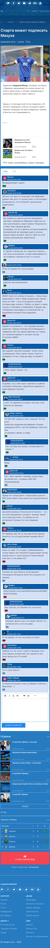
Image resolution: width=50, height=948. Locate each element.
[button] (2, 11)
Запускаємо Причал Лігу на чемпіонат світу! (30, 784)
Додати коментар (13, 725)
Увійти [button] (35, 11)
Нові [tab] (14, 171)
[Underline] (13, 695)
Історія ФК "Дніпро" (20, 794)
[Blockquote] (24, 695)
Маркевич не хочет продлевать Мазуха (23, 141)
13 (4, 340)
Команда (5, 826)
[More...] (35, 695)
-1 (4, 561)
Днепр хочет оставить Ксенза (24, 151)
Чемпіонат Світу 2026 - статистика (26, 763)
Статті (4, 907)
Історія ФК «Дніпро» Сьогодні (24, 742)
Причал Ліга (31, 928)
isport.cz (5, 122)
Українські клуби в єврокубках (24, 752)
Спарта (31, 163)
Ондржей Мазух (20, 163)
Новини (11, 22)
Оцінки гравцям (33, 907)
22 (4, 186)
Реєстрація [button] (44, 11)
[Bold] (5, 695)
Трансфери (31, 900)
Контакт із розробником (37, 936)
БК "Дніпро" (6, 915)
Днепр (10, 163)
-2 (4, 659)
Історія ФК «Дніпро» (20, 773)
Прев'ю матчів (32, 915)
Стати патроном (25, 859)
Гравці (3, 932)
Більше (25, 806)
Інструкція (34, 867)
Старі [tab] (5, 171)
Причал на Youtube (34, 904)
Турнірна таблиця (9, 928)
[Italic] (9, 695)
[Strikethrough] (17, 695)
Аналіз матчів (32, 911)
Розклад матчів (8, 924)
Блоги (3, 904)
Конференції (6, 911)
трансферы (39, 163)
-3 (4, 316)
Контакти (30, 932)
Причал (29, 924)
